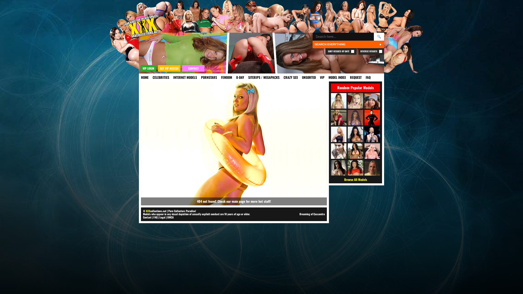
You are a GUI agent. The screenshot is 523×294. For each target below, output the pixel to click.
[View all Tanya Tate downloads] (338, 117)
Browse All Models (355, 179)
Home (145, 77)
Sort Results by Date (339, 51)
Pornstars (209, 77)
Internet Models (185, 77)
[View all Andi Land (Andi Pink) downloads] (372, 101)
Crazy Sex (291, 77)
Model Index (337, 77)
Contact (147, 217)
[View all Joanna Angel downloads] (338, 151)
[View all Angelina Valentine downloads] (355, 134)
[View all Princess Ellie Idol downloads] (372, 151)
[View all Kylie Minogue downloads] (372, 134)
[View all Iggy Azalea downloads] (338, 134)
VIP (322, 77)
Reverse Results (369, 51)
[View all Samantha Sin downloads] (355, 101)
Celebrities (161, 77)
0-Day (240, 77)
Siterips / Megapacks (263, 77)
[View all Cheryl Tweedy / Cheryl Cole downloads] (372, 117)
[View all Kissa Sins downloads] (338, 101)
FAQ (368, 77)
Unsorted (309, 77)
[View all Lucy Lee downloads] (355, 168)
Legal (162, 217)
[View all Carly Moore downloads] (372, 168)
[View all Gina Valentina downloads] (355, 117)
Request (356, 77)
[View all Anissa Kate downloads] (355, 151)
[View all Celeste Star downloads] (338, 168)
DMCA (170, 217)
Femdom (226, 77)
